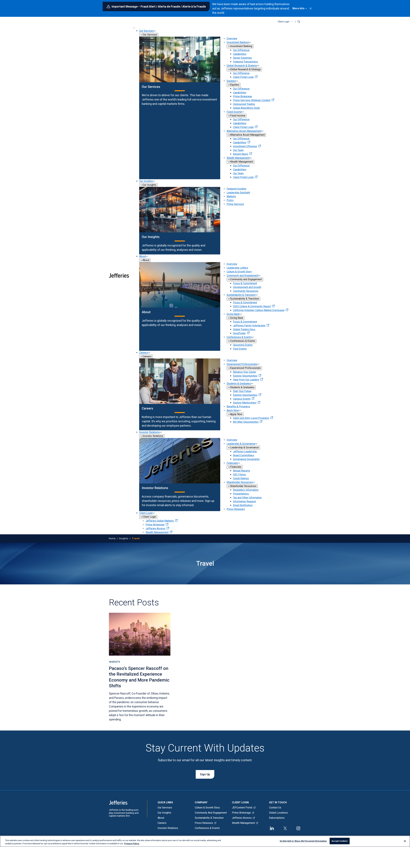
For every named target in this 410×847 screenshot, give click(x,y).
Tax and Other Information (247, 497)
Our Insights (146, 181)
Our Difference (241, 50)
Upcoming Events (243, 344)
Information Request (244, 501)
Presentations (241, 493)
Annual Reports (241, 470)
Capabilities (239, 54)
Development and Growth (247, 287)
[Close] (404, 841)
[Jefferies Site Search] (299, 21)
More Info (298, 8)
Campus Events (241, 398)
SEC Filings (239, 474)
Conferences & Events (239, 337)
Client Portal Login (243, 77)
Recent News (240, 154)
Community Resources (245, 291)
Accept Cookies (340, 841)
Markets (231, 196)
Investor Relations (149, 432)
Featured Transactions (245, 61)
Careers (143, 352)
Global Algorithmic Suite (246, 107)
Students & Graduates (239, 383)
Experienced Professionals (242, 364)
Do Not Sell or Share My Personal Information (303, 841)
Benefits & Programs (238, 406)
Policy (230, 200)
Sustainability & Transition (241, 294)
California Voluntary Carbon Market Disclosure (258, 310)
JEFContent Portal (242, 807)
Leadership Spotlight (238, 192)
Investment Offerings (245, 146)
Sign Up (205, 774)
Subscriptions (277, 817)
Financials (232, 463)
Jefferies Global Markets (160, 520)
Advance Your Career (244, 371)
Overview (232, 38)
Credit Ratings (241, 478)
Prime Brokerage (242, 96)
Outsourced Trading (244, 104)
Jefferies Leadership (245, 451)
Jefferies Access (155, 528)
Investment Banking (238, 42)
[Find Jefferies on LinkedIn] (272, 828)
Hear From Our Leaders (246, 379)
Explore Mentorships (244, 402)
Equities (231, 80)
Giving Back (233, 314)
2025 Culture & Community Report (252, 306)
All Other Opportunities (245, 421)
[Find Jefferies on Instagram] (298, 828)
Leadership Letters (237, 267)
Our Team (238, 150)
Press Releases (236, 509)
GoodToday (239, 333)
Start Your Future (242, 391)
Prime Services (235, 204)
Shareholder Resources (240, 482)
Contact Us (275, 807)
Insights (123, 538)
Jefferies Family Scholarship (249, 325)
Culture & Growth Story (239, 271)
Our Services (146, 30)
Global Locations (278, 812)
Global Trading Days (244, 329)
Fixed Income (234, 111)
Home (112, 538)
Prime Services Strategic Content (251, 100)
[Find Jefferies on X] (285, 828)
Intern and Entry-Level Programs (251, 418)
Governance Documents (246, 459)
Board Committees (243, 455)
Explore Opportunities (245, 375)
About (142, 256)
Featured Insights (236, 188)
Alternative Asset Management (244, 130)
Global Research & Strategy (242, 65)
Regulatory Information (245, 489)
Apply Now (233, 410)
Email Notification (243, 505)
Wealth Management (238, 157)
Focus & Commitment (245, 283)
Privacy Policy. (131, 843)
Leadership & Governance (241, 443)
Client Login (283, 21)
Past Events (240, 348)
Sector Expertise (242, 57)
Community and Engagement (242, 275)
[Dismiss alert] (310, 8)
